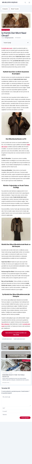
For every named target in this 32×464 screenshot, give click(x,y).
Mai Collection (5, 324)
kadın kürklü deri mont (19, 339)
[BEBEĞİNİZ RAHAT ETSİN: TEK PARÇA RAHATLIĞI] (16, 365)
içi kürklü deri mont (7, 339)
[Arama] (25, 2)
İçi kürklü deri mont (6, 48)
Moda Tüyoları (5, 29)
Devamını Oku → (6, 382)
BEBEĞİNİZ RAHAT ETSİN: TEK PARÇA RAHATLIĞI (13, 375)
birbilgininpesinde (9, 37)
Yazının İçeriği (7, 42)
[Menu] (29, 2)
